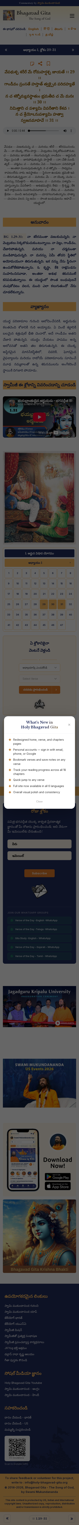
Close (39, 801)
